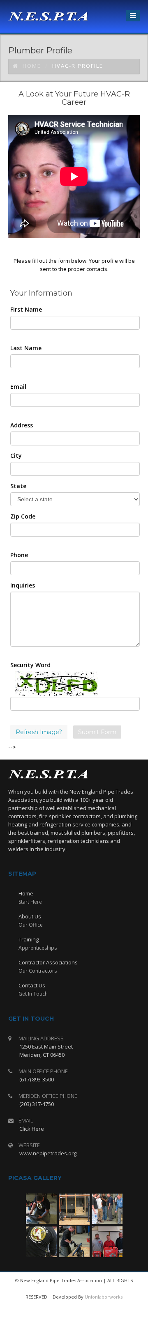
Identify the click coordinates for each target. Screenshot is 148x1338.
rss (83, 1330)
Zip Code (22, 516)
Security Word (30, 665)
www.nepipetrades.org (47, 1153)
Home (32, 65)
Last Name (26, 348)
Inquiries (22, 585)
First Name (26, 309)
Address (21, 425)
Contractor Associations (48, 962)
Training (28, 939)
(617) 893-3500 (36, 1079)
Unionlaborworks (104, 1297)
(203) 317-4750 (36, 1104)
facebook (63, 1330)
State (18, 486)
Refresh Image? (39, 732)
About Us (29, 916)
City (16, 455)
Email (18, 386)
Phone (19, 555)
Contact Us (31, 985)
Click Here (31, 1128)
